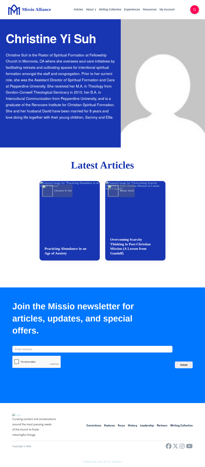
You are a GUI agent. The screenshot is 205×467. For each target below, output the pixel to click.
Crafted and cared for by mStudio (102, 461)
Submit (183, 364)
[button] (194, 9)
